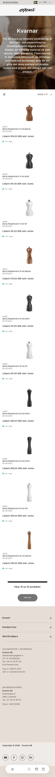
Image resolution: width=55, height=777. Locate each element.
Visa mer (27, 598)
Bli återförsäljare (10, 2)
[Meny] (12, 769)
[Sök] (29, 769)
